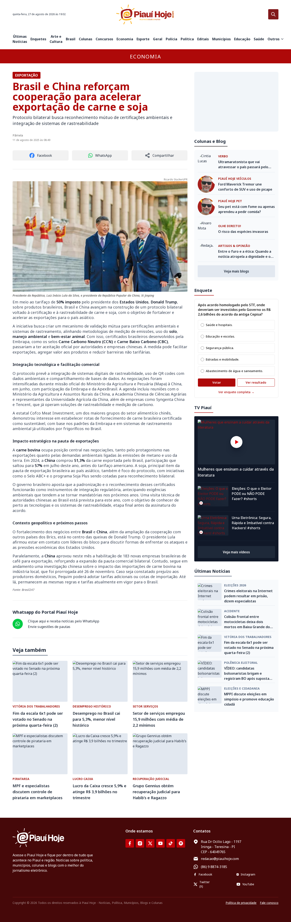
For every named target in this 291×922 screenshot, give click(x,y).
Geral (157, 39)
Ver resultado (256, 382)
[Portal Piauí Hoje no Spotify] (181, 843)
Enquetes (38, 39)
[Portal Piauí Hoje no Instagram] (140, 843)
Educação (242, 39)
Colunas (85, 39)
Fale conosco (269, 903)
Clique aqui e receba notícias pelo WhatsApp (63, 621)
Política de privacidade (241, 903)
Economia (125, 39)
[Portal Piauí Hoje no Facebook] (129, 843)
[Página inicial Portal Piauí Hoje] (145, 14)
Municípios (221, 39)
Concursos (104, 39)
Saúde (259, 39)
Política (187, 39)
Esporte (143, 39)
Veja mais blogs (236, 271)
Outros (273, 39)
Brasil (70, 39)
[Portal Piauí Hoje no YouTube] (160, 843)
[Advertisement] (236, 102)
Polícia (171, 39)
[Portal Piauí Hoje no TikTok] (170, 843)
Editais (203, 39)
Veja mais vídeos (236, 552)
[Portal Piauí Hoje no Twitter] (150, 843)
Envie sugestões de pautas (49, 626)
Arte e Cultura (56, 39)
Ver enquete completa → (236, 392)
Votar (216, 382)
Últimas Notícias (20, 39)
